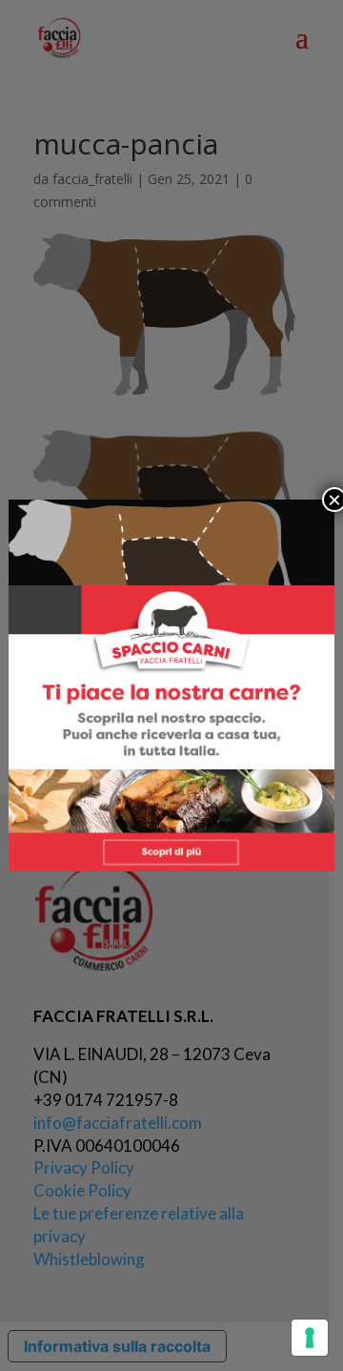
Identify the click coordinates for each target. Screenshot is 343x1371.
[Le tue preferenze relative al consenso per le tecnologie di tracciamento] (310, 1338)
